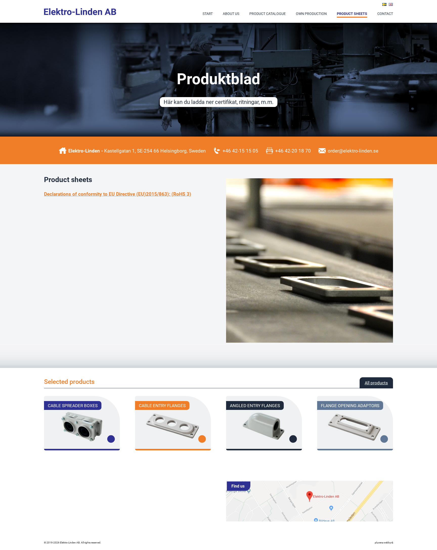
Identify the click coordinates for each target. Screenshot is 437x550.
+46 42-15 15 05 (240, 150)
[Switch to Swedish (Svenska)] (384, 4)
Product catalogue (267, 13)
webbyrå (388, 542)
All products (376, 383)
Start (208, 13)
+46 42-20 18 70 (293, 150)
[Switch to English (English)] (390, 4)
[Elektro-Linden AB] (80, 11)
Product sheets (352, 13)
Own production (311, 13)
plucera (379, 542)
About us (231, 13)
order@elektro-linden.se (353, 150)
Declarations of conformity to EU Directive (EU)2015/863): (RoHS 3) (117, 194)
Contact (385, 13)
